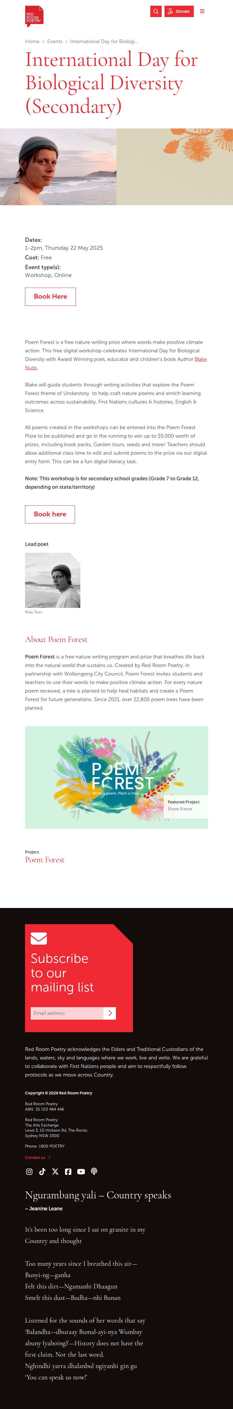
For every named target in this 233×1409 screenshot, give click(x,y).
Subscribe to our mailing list (62, 972)
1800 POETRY (52, 1146)
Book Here (50, 296)
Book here (50, 514)
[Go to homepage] (34, 16)
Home (32, 41)
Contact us (35, 1157)
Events (55, 41)
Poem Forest (45, 859)
